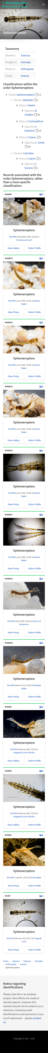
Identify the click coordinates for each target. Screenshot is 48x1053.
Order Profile (34, 248)
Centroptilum (35, 121)
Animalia (26, 62)
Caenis (32, 159)
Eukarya (25, 55)
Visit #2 (10, 938)
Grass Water (36, 877)
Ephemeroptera (26, 95)
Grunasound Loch (24, 240)
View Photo (13, 312)
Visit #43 (10, 877)
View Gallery (14, 248)
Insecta (25, 76)
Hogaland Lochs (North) (24, 752)
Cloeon (32, 137)
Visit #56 (10, 685)
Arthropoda (27, 69)
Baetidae (28, 100)
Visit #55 (13, 749)
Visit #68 (11, 300)
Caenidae (28, 153)
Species (16, 961)
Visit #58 (11, 621)
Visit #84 (12, 236)
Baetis (31, 105)
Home (6, 961)
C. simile (39, 143)
